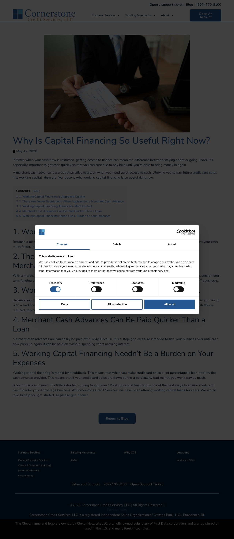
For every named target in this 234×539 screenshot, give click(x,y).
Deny (64, 304)
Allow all (169, 304)
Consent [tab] (62, 244)
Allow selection (117, 304)
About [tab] (172, 244)
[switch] (96, 289)
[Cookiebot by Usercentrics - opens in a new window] (179, 232)
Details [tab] (117, 244)
